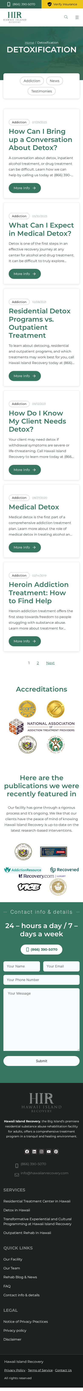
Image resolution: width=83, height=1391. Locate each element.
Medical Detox (34, 507)
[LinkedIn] (34, 1151)
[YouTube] (49, 1151)
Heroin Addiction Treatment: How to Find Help (39, 592)
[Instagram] (41, 1151)
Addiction (19, 122)
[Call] (21, 4)
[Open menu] (77, 17)
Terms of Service (40, 1370)
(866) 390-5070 (33, 1164)
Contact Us (63, 1370)
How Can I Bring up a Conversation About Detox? (40, 139)
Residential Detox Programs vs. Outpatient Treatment (39, 323)
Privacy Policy (14, 1370)
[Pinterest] (56, 1151)
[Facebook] (27, 1151)
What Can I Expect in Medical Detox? (41, 229)
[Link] (66, 17)
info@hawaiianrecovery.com (45, 1173)
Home (29, 42)
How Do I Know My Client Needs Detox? (37, 421)
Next (50, 663)
